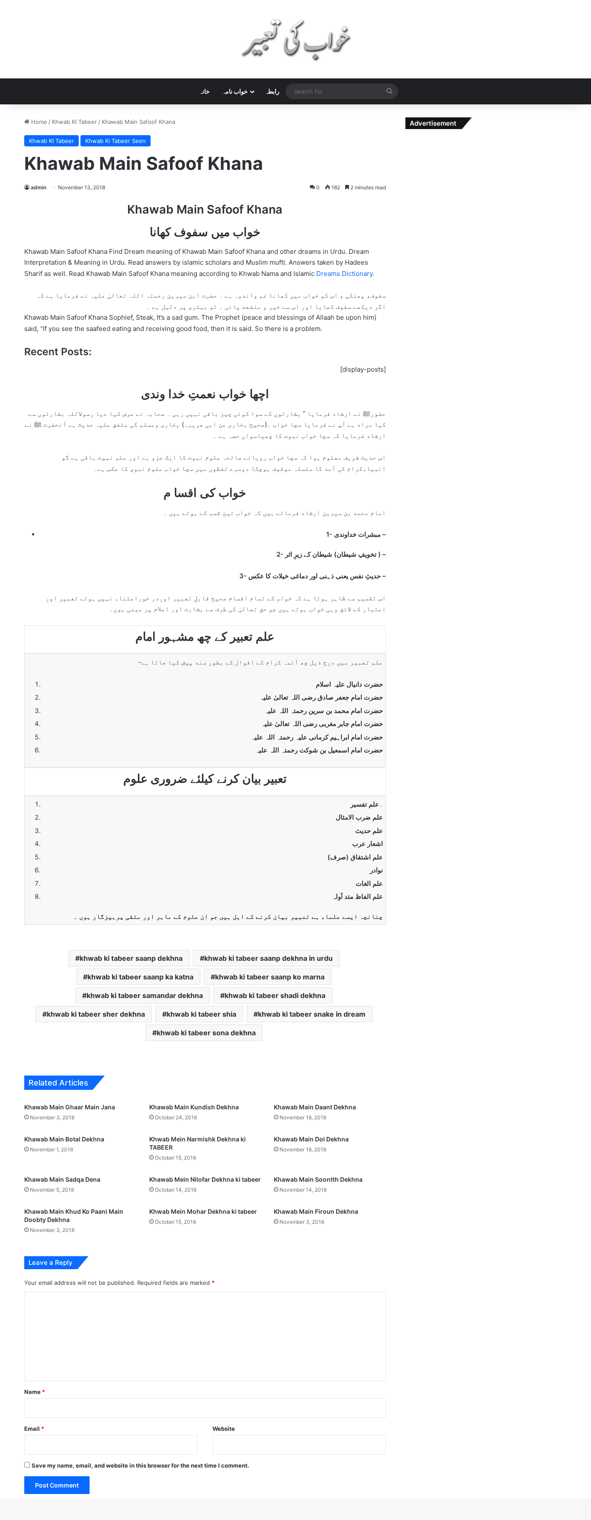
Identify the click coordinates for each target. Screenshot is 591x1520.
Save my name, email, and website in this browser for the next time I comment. (140, 1465)
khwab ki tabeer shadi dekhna (275, 995)
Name (34, 1391)
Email (34, 1428)
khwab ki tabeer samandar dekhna (145, 995)
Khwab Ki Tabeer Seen (115, 140)
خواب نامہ (235, 91)
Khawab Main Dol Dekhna (311, 1139)
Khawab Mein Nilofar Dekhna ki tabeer (205, 1179)
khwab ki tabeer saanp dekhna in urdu (268, 958)
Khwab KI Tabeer (74, 121)
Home (38, 121)
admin (38, 187)
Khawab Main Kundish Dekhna (194, 1107)
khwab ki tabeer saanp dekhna (131, 958)
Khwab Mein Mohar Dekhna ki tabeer (203, 1211)
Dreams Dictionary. (345, 273)
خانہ (204, 91)
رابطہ (272, 91)
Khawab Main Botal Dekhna (64, 1139)
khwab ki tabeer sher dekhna (96, 1014)
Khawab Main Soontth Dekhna (318, 1179)
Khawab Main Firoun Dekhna (316, 1211)
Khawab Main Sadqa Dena (62, 1179)
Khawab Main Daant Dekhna (315, 1107)
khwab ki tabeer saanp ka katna (140, 976)
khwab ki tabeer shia (201, 1014)
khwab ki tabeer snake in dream (312, 1014)
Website (223, 1428)
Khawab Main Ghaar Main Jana (69, 1107)
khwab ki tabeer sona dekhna (206, 1032)
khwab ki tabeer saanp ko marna (269, 976)
